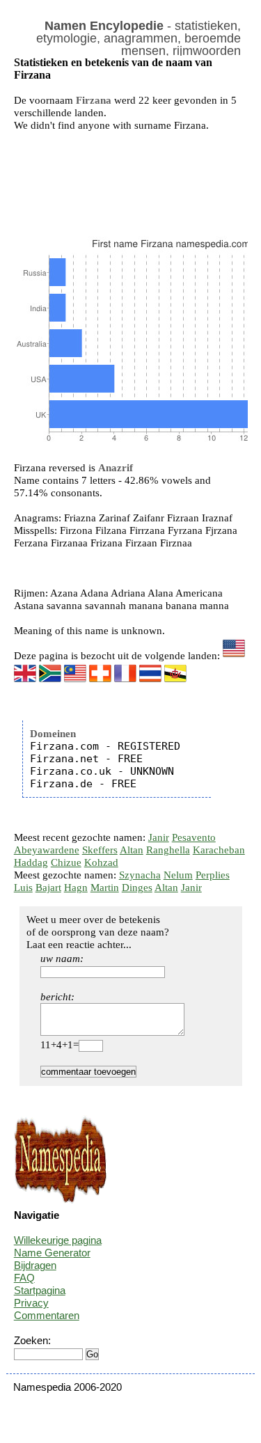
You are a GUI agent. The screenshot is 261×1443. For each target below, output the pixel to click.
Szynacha (140, 875)
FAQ (24, 1278)
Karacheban (219, 849)
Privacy (31, 1303)
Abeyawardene (46, 849)
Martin (104, 887)
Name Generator (52, 1253)
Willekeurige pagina (58, 1240)
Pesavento (194, 837)
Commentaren (46, 1315)
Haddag (31, 862)
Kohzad (101, 862)
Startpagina (39, 1290)
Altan (131, 849)
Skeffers (100, 849)
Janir (158, 837)
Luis (23, 887)
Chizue (66, 862)
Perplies (213, 875)
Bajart (48, 887)
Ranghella (168, 849)
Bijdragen (35, 1265)
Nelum (178, 875)
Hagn (76, 887)
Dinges (137, 887)
